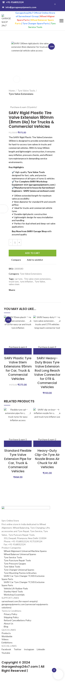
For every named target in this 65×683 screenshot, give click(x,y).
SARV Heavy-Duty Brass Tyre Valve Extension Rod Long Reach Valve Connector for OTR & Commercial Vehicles (47, 372)
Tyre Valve (40, 281)
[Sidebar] (4, 209)
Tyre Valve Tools (26, 90)
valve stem (14, 284)
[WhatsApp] (29, 290)
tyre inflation (26, 281)
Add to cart (32, 253)
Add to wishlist (35, 260)
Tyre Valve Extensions (21, 93)
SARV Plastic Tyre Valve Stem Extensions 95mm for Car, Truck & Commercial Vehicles (18, 368)
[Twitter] (22, 290)
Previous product (10, 98)
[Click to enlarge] (16, 79)
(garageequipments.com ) (42, 184)
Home (12, 90)
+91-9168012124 (13, 2)
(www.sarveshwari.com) (42, 190)
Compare (16, 260)
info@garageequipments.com (19, 7)
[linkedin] (25, 290)
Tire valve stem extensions (37, 279)
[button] (18, 351)
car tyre (18, 279)
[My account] (61, 5)
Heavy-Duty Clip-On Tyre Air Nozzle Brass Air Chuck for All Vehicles (47, 459)
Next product (16, 98)
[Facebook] (18, 290)
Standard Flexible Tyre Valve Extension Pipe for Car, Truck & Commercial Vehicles (17, 461)
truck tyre (14, 281)
